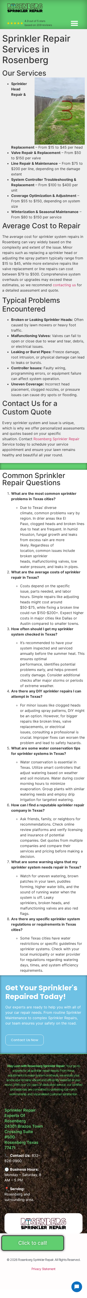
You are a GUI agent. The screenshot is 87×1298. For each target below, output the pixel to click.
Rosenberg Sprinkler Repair (56, 439)
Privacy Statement (43, 1269)
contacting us (64, 285)
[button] (75, 23)
